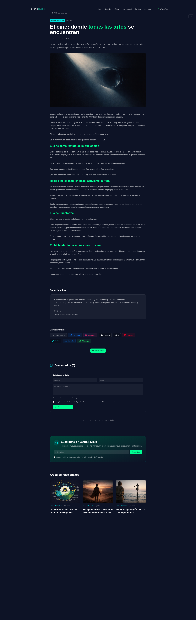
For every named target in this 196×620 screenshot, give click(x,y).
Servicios (108, 9)
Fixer (117, 9)
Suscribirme (136, 452)
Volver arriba (99, 350)
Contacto (147, 9)
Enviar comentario (64, 407)
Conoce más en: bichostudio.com (66, 314)
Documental (127, 9)
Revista (138, 9)
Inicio (99, 9)
